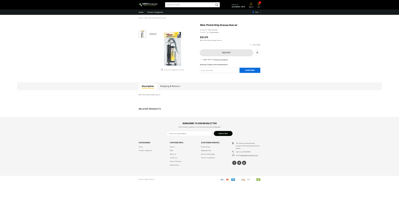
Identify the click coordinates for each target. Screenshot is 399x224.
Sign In (251, 7)
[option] (172, 49)
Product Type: (205, 32)
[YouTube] (244, 163)
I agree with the (208, 59)
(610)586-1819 (238, 6)
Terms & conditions (221, 59)
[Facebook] (234, 163)
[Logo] (150, 5)
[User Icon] (251, 3)
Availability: (204, 30)
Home (141, 18)
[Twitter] (239, 163)
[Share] (257, 52)
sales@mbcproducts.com (249, 155)
